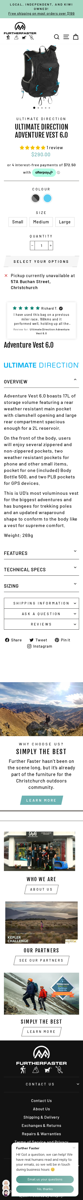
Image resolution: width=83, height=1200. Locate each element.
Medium (41, 221)
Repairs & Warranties (41, 1133)
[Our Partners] (41, 922)
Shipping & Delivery (41, 1117)
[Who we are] (41, 851)
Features (16, 553)
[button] (33, 147)
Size (41, 212)
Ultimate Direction (41, 119)
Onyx (35, 198)
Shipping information (41, 603)
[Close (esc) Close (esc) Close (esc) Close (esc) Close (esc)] (41, 75)
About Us (41, 889)
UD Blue (47, 198)
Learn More (41, 800)
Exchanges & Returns (41, 1125)
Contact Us (40, 1084)
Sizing (11, 586)
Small (18, 221)
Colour (41, 189)
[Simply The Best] (41, 993)
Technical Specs (25, 569)
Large (65, 221)
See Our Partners (41, 960)
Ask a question (41, 614)
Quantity (41, 236)
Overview (16, 381)
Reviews (41, 624)
